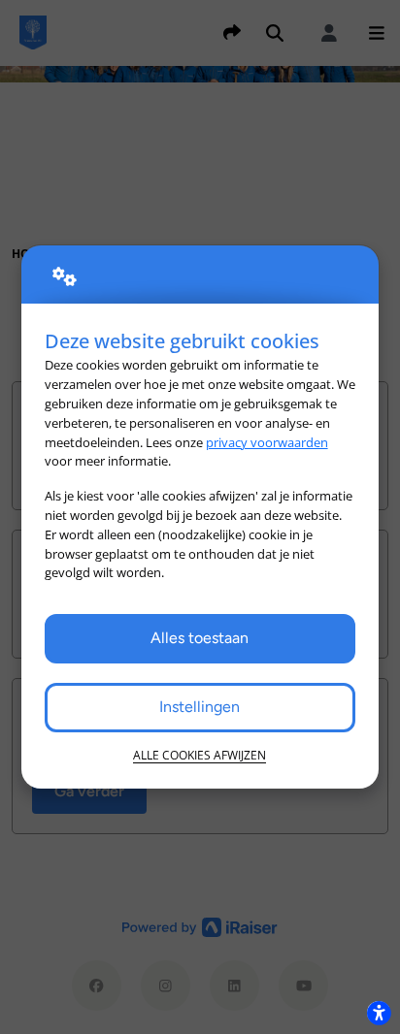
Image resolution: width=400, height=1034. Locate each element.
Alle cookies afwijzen (199, 755)
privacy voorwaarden (267, 442)
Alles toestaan (199, 638)
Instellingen (199, 706)
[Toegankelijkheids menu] (378, 1012)
